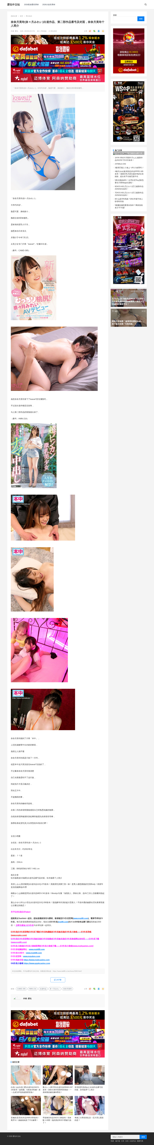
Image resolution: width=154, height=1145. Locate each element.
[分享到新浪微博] (90, 31)
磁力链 (117, 1141)
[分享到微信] (94, 31)
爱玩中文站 (13, 4)
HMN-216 (32, 989)
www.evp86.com (80, 918)
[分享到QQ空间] (103, 31)
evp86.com (63, 922)
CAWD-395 (21, 989)
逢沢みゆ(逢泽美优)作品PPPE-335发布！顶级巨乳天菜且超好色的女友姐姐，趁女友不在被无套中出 (129, 173)
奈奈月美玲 (67, 989)
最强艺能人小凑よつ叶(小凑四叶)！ (130, 168)
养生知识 (29, 16)
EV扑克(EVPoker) (22, 912)
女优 (126, 1141)
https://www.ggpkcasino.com (37, 963)
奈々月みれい (55, 989)
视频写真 (140, 1141)
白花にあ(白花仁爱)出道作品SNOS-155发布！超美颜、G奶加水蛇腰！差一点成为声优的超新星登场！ (25, 1089)
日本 (122, 1141)
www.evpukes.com (31, 956)
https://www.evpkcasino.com (37, 960)
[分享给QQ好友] (98, 31)
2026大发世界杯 (48, 4)
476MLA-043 (121, 164)
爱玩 (17, 31)
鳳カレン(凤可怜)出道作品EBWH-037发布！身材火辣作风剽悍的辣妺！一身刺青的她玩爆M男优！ (58, 1089)
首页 (21, 16)
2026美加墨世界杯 (31, 4)
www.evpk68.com (34, 953)
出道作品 (43, 989)
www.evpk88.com (37, 949)
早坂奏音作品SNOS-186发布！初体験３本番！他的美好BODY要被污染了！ (57, 1120)
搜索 (115, 15)
